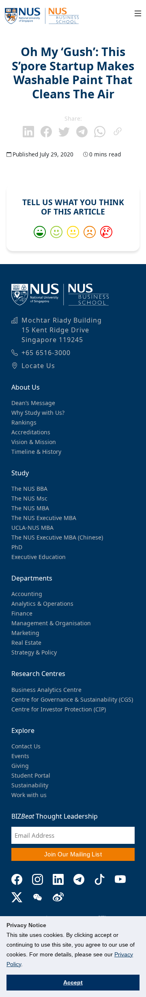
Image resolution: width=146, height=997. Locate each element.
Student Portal (30, 775)
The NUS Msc (29, 498)
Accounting (26, 594)
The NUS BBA (29, 488)
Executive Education (38, 557)
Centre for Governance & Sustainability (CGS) (72, 699)
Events (20, 756)
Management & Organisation (51, 623)
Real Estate (26, 642)
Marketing (25, 633)
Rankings (23, 422)
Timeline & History (36, 451)
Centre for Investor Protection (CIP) (58, 709)
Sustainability (29, 785)
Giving (20, 765)
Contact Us (26, 746)
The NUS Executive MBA (43, 518)
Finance (21, 613)
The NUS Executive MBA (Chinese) (57, 537)
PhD (16, 547)
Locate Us (38, 365)
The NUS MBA (30, 508)
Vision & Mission (33, 442)
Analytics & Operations (42, 603)
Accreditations (30, 432)
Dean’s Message (33, 403)
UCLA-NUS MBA (32, 527)
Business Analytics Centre (46, 690)
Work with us (29, 795)
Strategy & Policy (34, 652)
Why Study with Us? (37, 412)
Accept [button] (73, 982)
